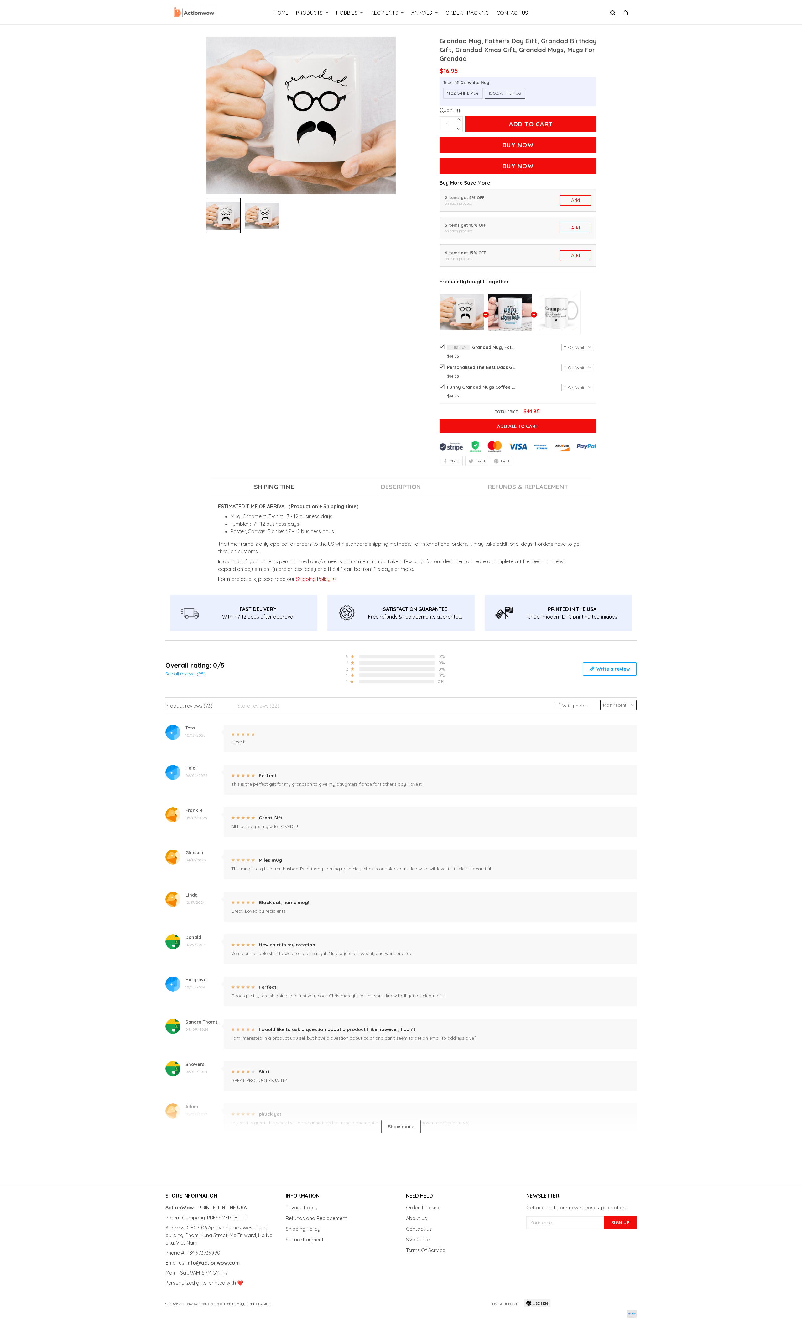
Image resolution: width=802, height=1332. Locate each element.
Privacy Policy (301, 1207)
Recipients (384, 13)
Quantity (450, 110)
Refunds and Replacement (316, 1218)
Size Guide (418, 1239)
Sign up (620, 1222)
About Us (416, 1218)
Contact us (419, 1229)
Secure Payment (305, 1239)
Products (309, 13)
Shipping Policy (303, 1229)
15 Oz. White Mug (472, 82)
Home (281, 13)
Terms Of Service (425, 1250)
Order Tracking (467, 13)
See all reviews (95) (185, 674)
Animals (421, 13)
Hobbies (347, 13)
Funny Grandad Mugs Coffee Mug (481, 387)
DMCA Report (505, 1304)
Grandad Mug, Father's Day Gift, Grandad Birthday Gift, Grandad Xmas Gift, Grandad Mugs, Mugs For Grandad (494, 347)
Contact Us (512, 13)
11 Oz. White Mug (463, 93)
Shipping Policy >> (316, 579)
